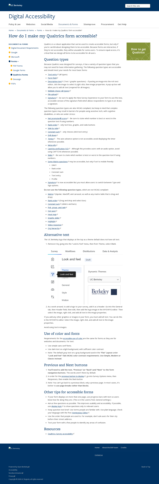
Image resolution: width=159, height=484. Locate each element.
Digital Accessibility (32, 16)
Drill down (53, 135)
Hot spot (52, 211)
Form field (53, 78)
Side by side (54, 128)
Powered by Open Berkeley (19, 467)
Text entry (53, 74)
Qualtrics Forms (20, 74)
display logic (57, 406)
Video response (55, 225)
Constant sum (54, 132)
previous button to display (74, 376)
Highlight (52, 221)
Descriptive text (55, 81)
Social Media (47, 24)
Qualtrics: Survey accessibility (61, 434)
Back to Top (146, 467)
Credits (123, 447)
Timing (51, 138)
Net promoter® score (58, 118)
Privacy (12, 476)
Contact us (99, 455)
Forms (39, 30)
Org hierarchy (54, 228)
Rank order (53, 125)
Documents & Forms (68, 24)
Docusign (17, 79)
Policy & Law (15, 24)
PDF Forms (18, 66)
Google (14, 52)
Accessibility (13, 470)
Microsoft (15, 57)
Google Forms (19, 70)
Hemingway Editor (80, 412)
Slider (51, 155)
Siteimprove (90, 24)
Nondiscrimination (16, 473)
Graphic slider (54, 218)
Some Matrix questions (58, 161)
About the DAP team (110, 447)
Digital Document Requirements (25, 48)
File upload (53, 94)
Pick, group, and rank (57, 207)
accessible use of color (73, 338)
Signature (52, 98)
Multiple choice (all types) (59, 91)
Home (11, 30)
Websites (31, 24)
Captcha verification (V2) (59, 148)
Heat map (53, 214)
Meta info (52, 145)
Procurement (107, 24)
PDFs (13, 83)
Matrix (51, 194)
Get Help (122, 24)
